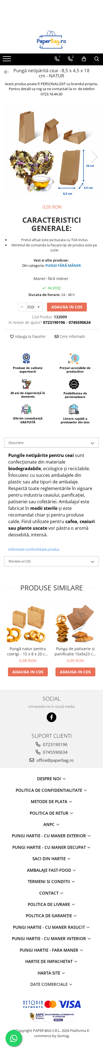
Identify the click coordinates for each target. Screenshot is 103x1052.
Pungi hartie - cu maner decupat (49, 847)
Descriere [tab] (16, 442)
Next (94, 156)
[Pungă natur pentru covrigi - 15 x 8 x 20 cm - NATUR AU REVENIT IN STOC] (28, 622)
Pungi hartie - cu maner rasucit (49, 927)
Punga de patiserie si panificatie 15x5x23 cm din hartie (75, 651)
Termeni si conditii (49, 881)
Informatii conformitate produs (33, 549)
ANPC (49, 824)
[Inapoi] (4, 72)
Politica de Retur (49, 813)
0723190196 (55, 744)
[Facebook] (51, 717)
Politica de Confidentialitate (49, 790)
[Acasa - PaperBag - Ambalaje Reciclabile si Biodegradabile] (51, 39)
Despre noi (49, 778)
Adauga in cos (66, 307)
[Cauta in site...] (97, 58)
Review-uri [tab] (19, 561)
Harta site (49, 973)
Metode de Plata (49, 801)
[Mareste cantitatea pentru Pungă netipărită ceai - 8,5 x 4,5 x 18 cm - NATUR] (39, 307)
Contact (49, 893)
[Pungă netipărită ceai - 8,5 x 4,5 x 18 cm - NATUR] (51, 150)
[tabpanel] (51, 150)
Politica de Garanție (49, 915)
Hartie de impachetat (49, 961)
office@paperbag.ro (54, 760)
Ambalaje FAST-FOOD (49, 870)
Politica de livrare (49, 904)
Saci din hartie (49, 858)
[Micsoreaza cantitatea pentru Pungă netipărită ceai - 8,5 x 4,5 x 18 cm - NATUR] (22, 307)
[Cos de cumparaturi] (84, 58)
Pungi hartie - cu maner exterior (49, 835)
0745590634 (55, 752)
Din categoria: (51, 265)
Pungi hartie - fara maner (49, 950)
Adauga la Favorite (30, 336)
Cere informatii (72, 336)
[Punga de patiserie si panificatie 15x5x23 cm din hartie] (75, 622)
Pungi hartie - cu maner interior (49, 938)
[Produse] (7, 60)
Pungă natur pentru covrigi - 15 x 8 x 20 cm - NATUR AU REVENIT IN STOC (28, 651)
